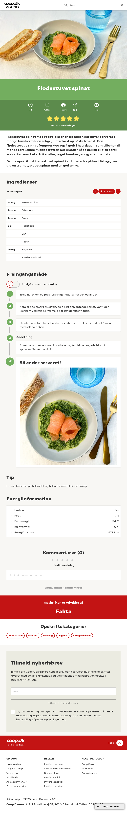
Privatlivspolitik (53, 781)
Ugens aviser (13, 764)
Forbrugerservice (16, 786)
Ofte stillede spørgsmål (57, 768)
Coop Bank (88, 764)
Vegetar (62, 635)
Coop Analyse (89, 773)
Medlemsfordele (53, 764)
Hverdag (48, 635)
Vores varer (13, 773)
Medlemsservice (53, 786)
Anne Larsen (15, 635)
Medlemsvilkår (52, 777)
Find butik (12, 777)
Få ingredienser (82, 635)
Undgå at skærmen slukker (39, 284)
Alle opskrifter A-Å (16, 781)
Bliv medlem (51, 773)
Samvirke (87, 768)
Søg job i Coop (14, 768)
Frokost (32, 635)
